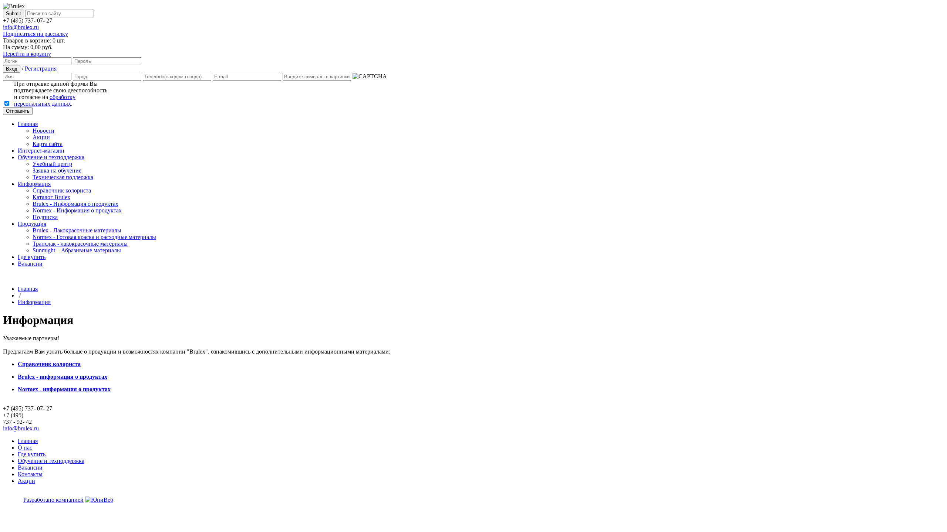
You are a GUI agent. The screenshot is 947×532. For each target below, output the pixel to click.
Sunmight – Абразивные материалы (77, 250)
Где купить (32, 257)
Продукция (32, 224)
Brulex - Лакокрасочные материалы (77, 230)
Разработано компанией (53, 500)
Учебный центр (52, 164)
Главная (28, 124)
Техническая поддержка (63, 177)
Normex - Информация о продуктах (77, 210)
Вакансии (30, 263)
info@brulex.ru (21, 27)
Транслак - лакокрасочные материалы (80, 244)
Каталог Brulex (51, 197)
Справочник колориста (62, 190)
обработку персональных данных (44, 100)
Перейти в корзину (27, 54)
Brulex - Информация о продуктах (75, 204)
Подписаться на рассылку (35, 34)
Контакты (30, 474)
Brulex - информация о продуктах (62, 377)
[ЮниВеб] (99, 500)
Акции (41, 137)
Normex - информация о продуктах (64, 389)
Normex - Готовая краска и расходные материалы (94, 237)
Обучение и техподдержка (51, 157)
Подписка (45, 217)
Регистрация (41, 68)
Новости (43, 130)
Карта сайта (48, 144)
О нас (25, 447)
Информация (34, 184)
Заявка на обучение (57, 170)
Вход (11, 69)
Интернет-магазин (41, 150)
